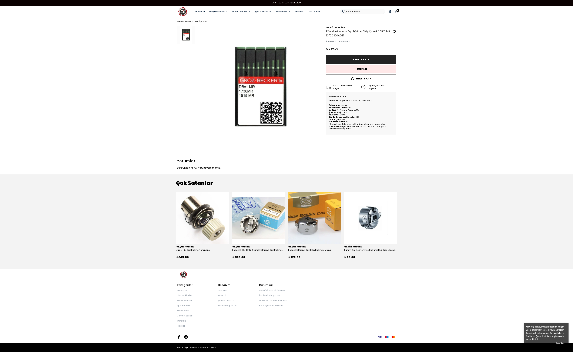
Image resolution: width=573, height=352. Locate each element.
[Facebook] (179, 337)
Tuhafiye (181, 320)
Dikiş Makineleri (217, 11)
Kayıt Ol (222, 295)
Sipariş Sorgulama (227, 305)
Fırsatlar (299, 11)
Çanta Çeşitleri (184, 315)
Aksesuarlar (281, 11)
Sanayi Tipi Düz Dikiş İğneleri (192, 21)
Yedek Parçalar (239, 11)
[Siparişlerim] (390, 12)
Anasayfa (200, 11)
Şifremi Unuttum (226, 300)
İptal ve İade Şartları (269, 295)
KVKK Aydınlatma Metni (271, 305)
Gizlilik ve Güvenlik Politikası (273, 300)
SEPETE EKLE (361, 59)
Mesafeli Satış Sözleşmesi (272, 290)
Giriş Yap (222, 290)
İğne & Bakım (261, 11)
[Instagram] (186, 337)
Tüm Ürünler (313, 11)
